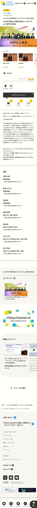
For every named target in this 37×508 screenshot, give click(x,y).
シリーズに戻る (20, 388)
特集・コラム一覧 (8, 443)
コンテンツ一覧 (7, 439)
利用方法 (5, 456)
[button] (8, 104)
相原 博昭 (6, 212)
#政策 (22, 113)
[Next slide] (34, 350)
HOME (3, 405)
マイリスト (6, 450)
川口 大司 (6, 236)
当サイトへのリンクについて (11, 459)
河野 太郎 (6, 176)
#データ (27, 113)
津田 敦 (5, 224)
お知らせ (5, 446)
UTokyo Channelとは (9, 432)
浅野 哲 (5, 200)
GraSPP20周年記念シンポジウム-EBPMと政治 (18, 18)
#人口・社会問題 (14, 113)
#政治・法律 (6, 113)
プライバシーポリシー (17, 482)
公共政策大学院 (7, 15)
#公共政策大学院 (7, 119)
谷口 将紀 (6, 248)
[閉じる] (32, 94)
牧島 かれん (7, 188)
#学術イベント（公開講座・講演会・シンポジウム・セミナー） (18, 116)
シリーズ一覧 (7, 435)
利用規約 (5, 482)
